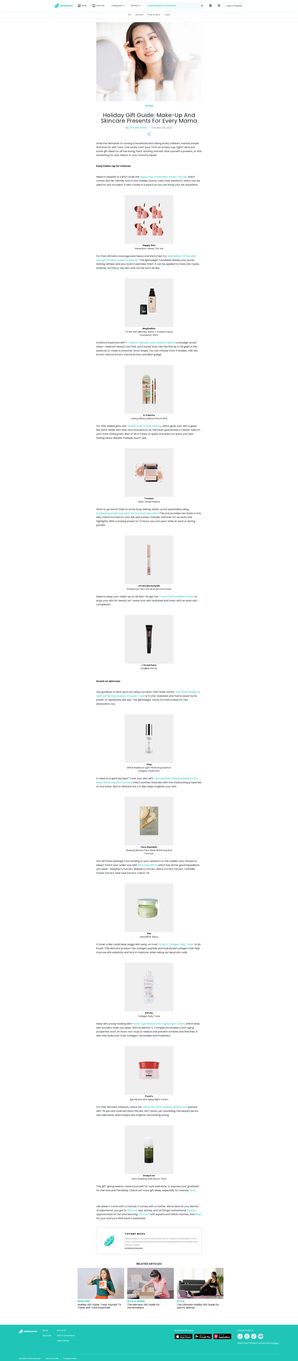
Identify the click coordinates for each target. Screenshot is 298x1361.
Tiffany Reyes (138, 127)
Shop (198, 1214)
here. (276, 1343)
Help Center (63, 1341)
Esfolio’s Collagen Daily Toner (176, 944)
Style (149, 106)
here (192, 1190)
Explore (191, 1210)
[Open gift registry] (210, 5)
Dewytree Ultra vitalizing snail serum (164, 1107)
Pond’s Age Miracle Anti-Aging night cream (158, 1023)
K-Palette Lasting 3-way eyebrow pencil (150, 342)
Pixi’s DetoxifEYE (147, 865)
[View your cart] (219, 5)
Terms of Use (52, 1358)
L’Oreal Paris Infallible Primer (176, 596)
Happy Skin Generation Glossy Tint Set (163, 177)
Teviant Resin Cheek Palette (144, 426)
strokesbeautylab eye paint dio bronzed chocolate (127, 513)
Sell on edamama (66, 1335)
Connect (144, 1214)
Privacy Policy (70, 1358)
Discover (132, 1210)
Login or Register (234, 5)
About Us (61, 1330)
